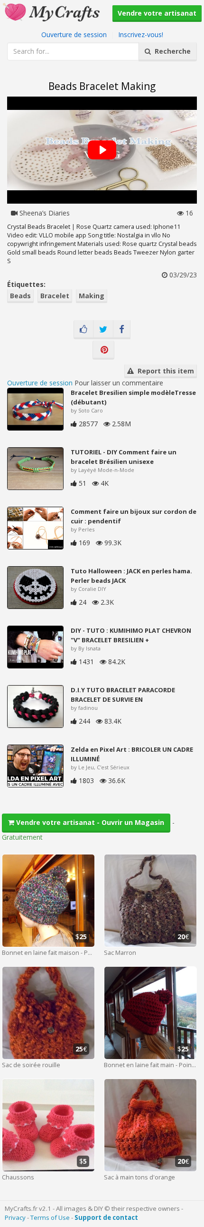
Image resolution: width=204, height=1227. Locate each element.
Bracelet (54, 295)
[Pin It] (103, 350)
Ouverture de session (74, 34)
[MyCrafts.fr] (52, 11)
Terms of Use (50, 1217)
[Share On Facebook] (121, 329)
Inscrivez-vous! (140, 34)
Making (91, 295)
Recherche (171, 51)
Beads (20, 295)
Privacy (15, 1217)
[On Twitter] (103, 329)
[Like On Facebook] (83, 329)
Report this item (164, 370)
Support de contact (106, 1217)
